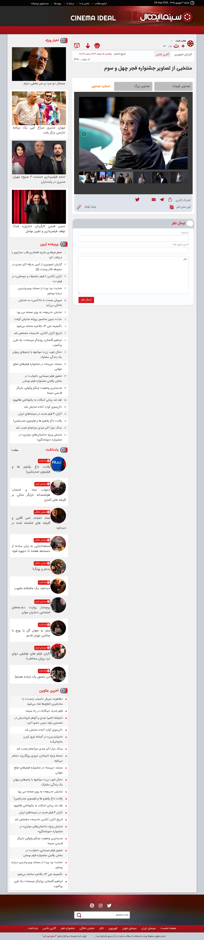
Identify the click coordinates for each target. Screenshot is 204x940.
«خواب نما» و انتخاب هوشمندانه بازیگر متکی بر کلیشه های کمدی (39, 495)
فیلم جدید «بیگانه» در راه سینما (44, 710)
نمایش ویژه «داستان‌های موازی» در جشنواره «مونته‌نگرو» (40, 437)
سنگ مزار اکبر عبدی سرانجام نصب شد (39, 427)
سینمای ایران (41, 484)
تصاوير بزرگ (142, 86)
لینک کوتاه (90, 207)
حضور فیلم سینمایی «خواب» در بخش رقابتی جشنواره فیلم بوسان (42, 379)
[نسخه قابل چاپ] (97, 46)
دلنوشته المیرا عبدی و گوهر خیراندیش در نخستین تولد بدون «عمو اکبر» (39, 720)
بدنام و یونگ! (41, 569)
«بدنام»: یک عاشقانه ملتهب (32, 588)
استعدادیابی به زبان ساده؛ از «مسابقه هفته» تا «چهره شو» (31, 549)
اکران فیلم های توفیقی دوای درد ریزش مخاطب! (31, 656)
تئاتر (101, 928)
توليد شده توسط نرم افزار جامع (64, 936)
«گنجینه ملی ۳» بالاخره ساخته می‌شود (39, 326)
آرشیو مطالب (101, 4)
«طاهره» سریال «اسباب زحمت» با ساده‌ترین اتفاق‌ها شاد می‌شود (42, 701)
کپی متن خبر (184, 207)
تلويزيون (113, 928)
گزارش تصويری (183, 54)
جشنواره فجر (68, 928)
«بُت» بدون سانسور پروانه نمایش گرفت (38, 319)
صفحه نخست (168, 928)
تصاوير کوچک (181, 86)
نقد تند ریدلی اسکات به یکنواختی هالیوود (37, 399)
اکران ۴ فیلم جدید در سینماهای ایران (40, 413)
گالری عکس (162, 54)
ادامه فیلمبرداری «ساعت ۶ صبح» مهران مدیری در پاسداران (39, 179)
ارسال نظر (86, 300)
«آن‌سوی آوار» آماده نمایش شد (43, 406)
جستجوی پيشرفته (40, 4)
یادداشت (52, 450)
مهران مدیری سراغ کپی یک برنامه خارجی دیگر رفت (39, 130)
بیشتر (15, 450)
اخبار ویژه (52, 40)
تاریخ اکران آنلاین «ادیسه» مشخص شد (38, 333)
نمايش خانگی (41, 512)
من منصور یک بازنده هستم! (32, 677)
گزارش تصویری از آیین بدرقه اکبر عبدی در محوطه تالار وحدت (37, 267)
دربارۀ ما (70, 4)
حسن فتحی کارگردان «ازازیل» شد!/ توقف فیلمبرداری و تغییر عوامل (39, 229)
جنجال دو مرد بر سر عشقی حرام (44, 83)
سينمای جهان (129, 928)
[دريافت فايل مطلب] (87, 46)
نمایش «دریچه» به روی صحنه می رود (39, 312)
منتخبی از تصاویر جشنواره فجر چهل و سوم (148, 68)
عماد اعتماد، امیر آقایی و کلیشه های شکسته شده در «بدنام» (39, 523)
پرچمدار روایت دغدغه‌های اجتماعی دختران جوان (31, 610)
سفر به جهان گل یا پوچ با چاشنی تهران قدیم (31, 633)
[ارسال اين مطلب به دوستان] (77, 46)
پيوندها (57, 4)
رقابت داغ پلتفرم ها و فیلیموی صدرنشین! (37, 420)
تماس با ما (84, 4)
